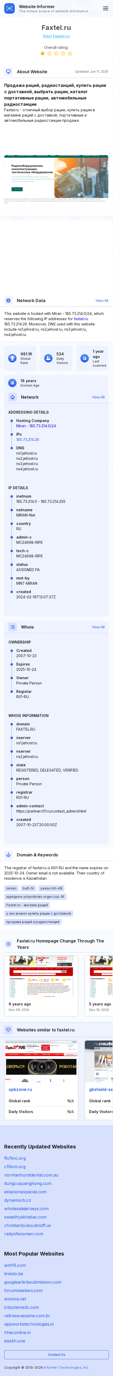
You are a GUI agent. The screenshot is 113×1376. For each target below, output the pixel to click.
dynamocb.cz (17, 1200)
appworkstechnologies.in (29, 1324)
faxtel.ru (81, 319)
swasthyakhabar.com (25, 1217)
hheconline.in (17, 1332)
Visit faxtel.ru (56, 36)
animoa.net (15, 1298)
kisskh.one (14, 1340)
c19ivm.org (14, 1166)
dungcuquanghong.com (28, 1183)
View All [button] (102, 300)
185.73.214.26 (27, 439)
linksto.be (13, 1273)
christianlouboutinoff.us (27, 1225)
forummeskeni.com (23, 1290)
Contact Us (56, 1355)
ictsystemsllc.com (21, 1307)
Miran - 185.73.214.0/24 (36, 426)
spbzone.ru (20, 1089)
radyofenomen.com (23, 1233)
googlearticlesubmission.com (32, 1282)
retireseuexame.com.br (27, 1315)
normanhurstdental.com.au (31, 1175)
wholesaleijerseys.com (26, 1208)
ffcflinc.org (15, 1158)
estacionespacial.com (25, 1191)
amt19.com (15, 1265)
